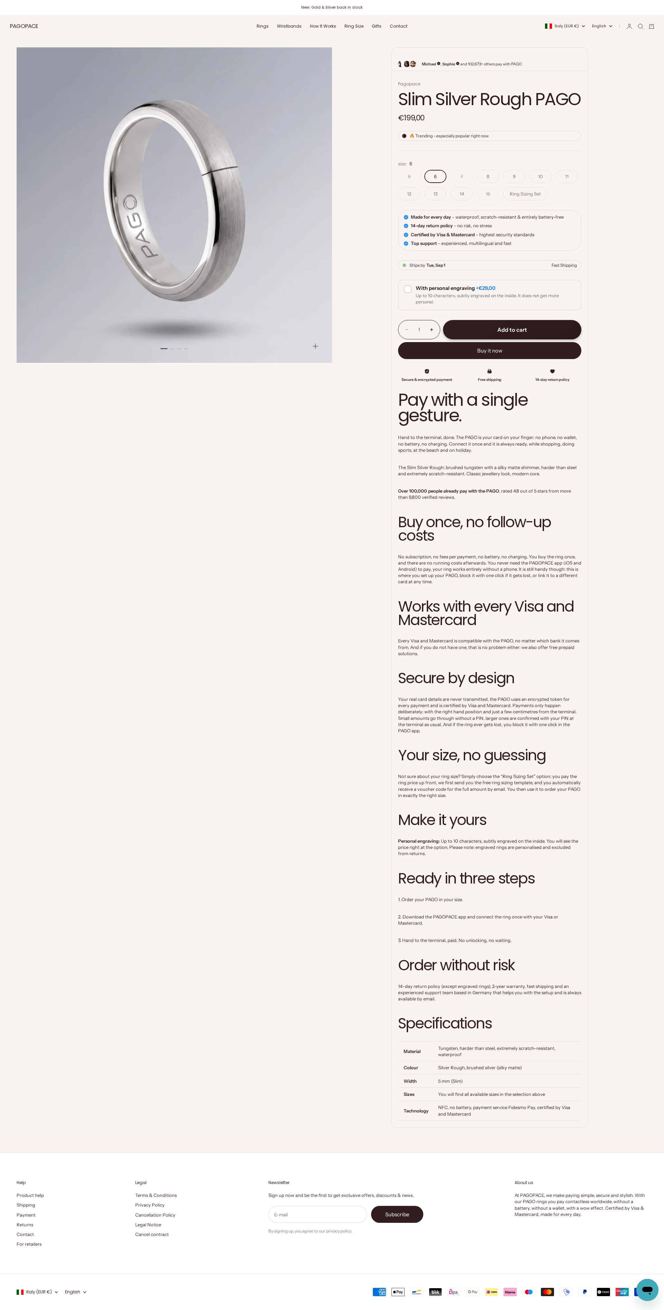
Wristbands (289, 26)
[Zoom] (315, 346)
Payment (26, 1215)
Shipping (26, 1205)
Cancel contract (152, 1234)
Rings (263, 26)
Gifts (376, 26)
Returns (25, 1224)
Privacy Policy (150, 1205)
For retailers (29, 1244)
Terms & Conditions (156, 1195)
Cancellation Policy (155, 1215)
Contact (398, 26)
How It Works (323, 26)
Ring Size (353, 26)
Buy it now (489, 350)
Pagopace (409, 84)
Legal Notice (148, 1224)
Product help (30, 1195)
